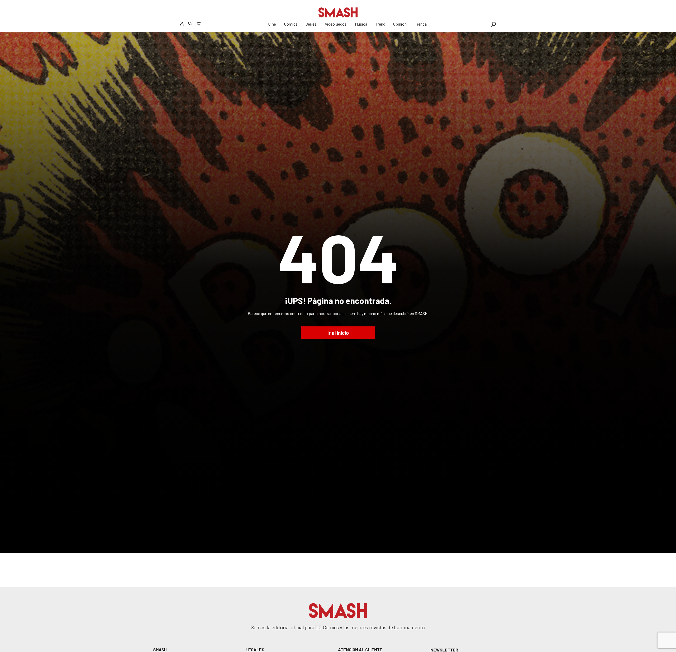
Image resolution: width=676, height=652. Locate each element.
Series (311, 23)
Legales (255, 649)
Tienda (421, 23)
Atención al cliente (360, 649)
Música (361, 23)
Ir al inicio (338, 333)
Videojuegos (336, 23)
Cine (272, 23)
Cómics (291, 23)
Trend (380, 23)
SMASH (160, 649)
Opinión (400, 23)
